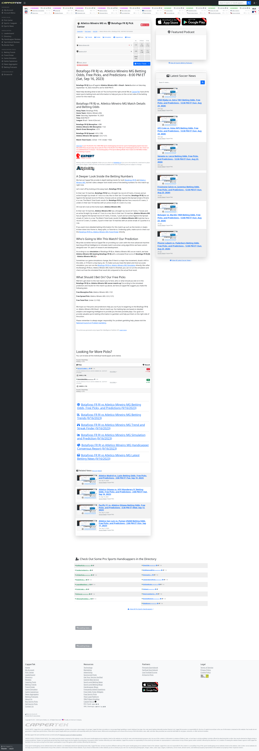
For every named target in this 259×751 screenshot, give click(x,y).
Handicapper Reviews (12, 39)
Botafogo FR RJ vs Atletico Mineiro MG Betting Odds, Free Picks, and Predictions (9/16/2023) (109, 406)
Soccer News (97, 471)
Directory (7, 36)
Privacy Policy (206, 670)
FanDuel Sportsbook (150, 670)
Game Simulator (10, 58)
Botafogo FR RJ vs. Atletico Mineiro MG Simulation (117, 265)
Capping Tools (30, 682)
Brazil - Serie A (83, 62)
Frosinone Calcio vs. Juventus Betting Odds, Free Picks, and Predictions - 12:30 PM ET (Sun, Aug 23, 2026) (180, 189)
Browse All (8, 74)
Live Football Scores (149, 672)
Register (4, 748)
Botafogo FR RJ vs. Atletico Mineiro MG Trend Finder (99, 232)
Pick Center (8, 20)
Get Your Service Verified (93, 677)
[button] (255, 3)
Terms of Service (207, 667)
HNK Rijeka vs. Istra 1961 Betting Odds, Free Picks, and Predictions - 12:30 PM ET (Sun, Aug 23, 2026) (180, 103)
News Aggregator (11, 64)
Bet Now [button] (146, 25)
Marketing (88, 670)
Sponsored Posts (90, 675)
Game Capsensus (10, 61)
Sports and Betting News (93, 682)
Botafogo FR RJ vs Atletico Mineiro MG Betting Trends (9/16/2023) (109, 416)
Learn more (123, 330)
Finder (98, 37)
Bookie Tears (9, 45)
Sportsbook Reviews (12, 42)
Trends (89, 37)
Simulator (108, 37)
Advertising (88, 672)
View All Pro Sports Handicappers (141, 609)
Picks (81, 37)
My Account (8, 10)
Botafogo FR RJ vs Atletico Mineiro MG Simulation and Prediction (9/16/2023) (111, 436)
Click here (79, 146)
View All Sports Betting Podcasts (181, 63)
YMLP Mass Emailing (91, 699)
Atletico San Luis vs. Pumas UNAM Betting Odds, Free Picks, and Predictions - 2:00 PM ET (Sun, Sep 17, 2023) (122, 523)
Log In (11, 748)
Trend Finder (9, 55)
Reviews (28, 680)
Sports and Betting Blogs (93, 684)
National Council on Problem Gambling (91, 323)
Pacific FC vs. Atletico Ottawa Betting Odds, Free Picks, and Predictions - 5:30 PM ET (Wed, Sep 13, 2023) (122, 507)
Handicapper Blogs (91, 687)
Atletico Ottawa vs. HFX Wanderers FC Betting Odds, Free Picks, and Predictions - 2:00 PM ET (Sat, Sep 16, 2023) (123, 492)
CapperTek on (89, 701)
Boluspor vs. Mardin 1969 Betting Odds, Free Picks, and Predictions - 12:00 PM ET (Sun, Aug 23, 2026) (180, 217)
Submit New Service (91, 680)
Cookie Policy (206, 672)
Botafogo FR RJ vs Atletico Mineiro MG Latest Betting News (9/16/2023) (108, 456)
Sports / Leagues (10, 23)
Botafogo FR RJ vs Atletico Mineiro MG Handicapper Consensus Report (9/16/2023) (113, 446)
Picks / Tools (141, 64)
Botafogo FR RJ (130, 180)
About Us (28, 699)
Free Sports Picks (90, 694)
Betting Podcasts (10, 67)
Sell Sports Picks (31, 704)
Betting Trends (9, 52)
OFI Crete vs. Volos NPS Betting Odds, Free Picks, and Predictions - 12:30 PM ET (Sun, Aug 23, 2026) (180, 131)
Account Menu (9, 13)
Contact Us (29, 706)
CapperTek (80, 31)
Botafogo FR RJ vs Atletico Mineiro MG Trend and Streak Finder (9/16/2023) (111, 426)
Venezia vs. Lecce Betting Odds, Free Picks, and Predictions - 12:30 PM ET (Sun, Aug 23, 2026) (178, 159)
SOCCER (95, 31)
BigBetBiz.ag (117, 162)
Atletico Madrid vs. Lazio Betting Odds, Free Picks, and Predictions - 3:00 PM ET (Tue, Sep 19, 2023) (123, 476)
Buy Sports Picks (31, 701)
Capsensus (119, 37)
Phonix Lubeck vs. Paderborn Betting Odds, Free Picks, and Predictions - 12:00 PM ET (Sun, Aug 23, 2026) (180, 246)
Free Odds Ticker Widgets (93, 692)
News (129, 37)
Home (27, 667)
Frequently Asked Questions (94, 689)
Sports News (9, 26)
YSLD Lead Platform (91, 697)
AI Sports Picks (147, 675)
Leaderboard (9, 33)
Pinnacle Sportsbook (150, 667)
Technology (88, 667)
